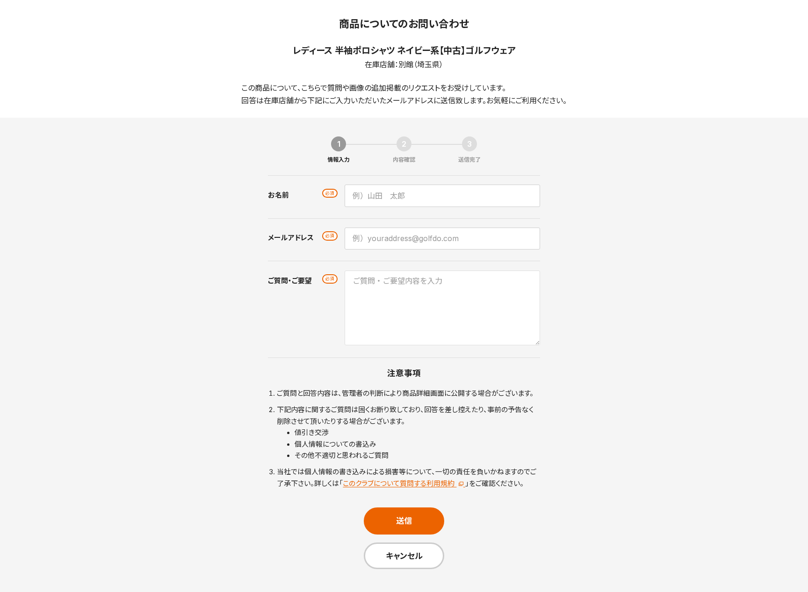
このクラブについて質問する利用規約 (399, 483)
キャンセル (404, 556)
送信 (404, 521)
